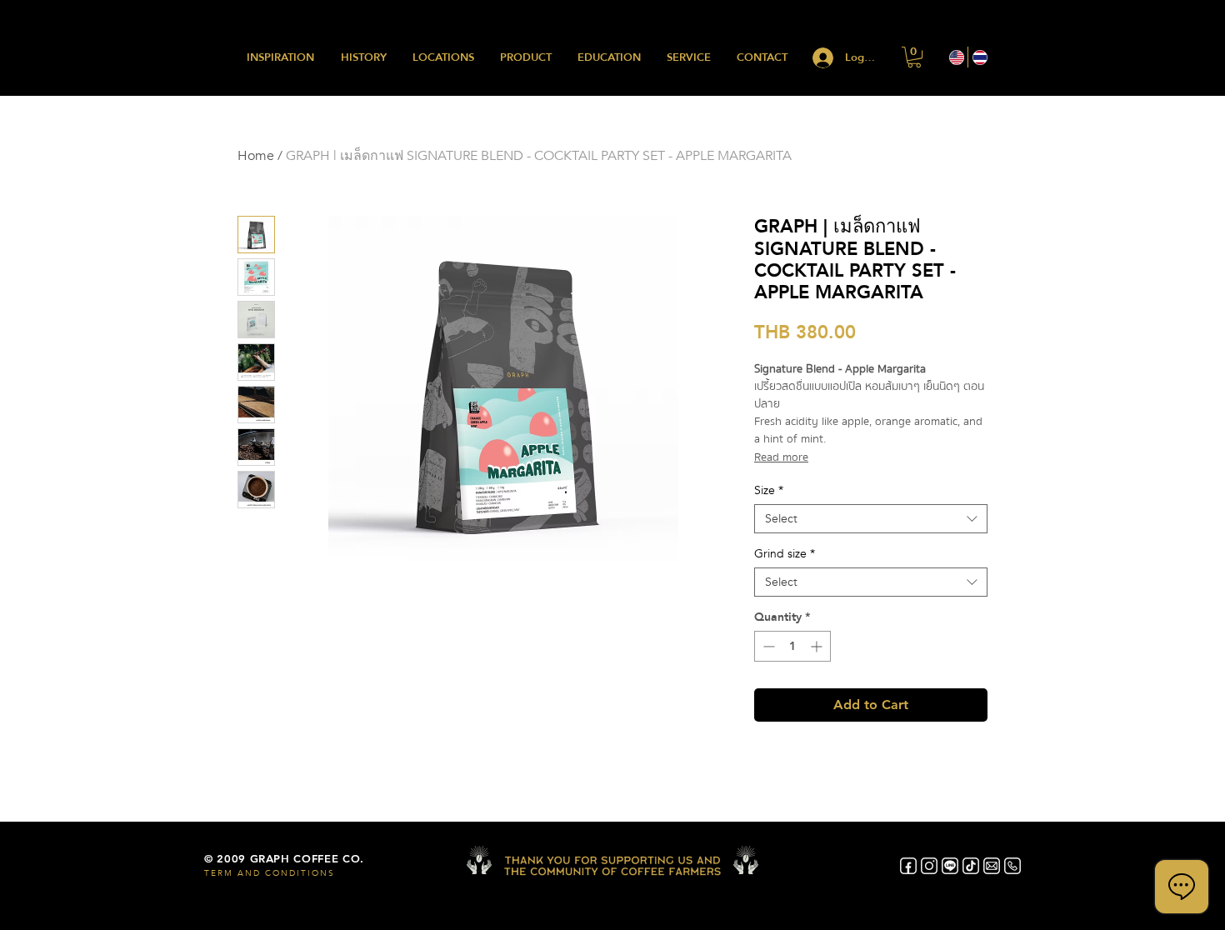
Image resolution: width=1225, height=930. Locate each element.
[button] (914, 57)
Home (256, 156)
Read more (781, 457)
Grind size (784, 554)
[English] (956, 57)
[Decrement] (767, 646)
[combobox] (871, 518)
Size (768, 490)
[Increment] (818, 646)
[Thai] (979, 57)
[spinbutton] (793, 646)
